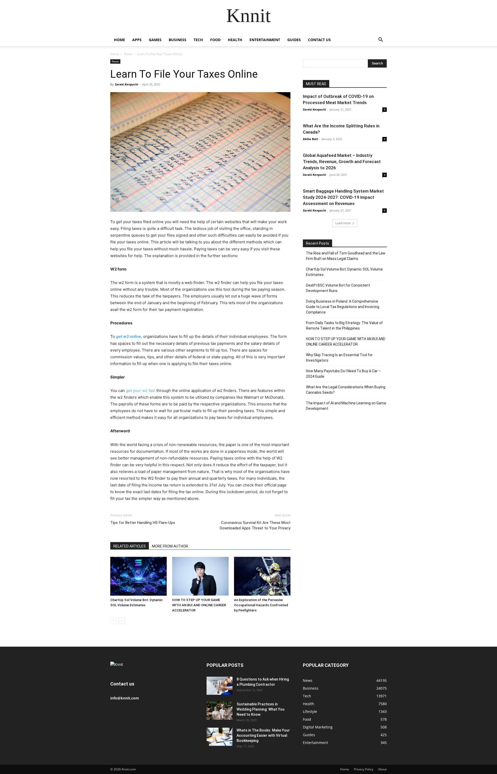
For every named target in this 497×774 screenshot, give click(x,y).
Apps (137, 39)
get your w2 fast (140, 390)
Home (119, 39)
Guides (294, 39)
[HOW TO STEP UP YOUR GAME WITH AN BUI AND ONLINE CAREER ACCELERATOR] (200, 576)
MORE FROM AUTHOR (170, 546)
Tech (198, 39)
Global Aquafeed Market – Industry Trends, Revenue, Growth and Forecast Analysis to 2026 (342, 161)
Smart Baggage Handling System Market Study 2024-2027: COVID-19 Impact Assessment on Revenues (343, 197)
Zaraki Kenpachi (126, 84)
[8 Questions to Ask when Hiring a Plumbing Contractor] (219, 686)
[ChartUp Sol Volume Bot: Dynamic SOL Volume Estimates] (138, 576)
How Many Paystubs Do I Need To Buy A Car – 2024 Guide (343, 373)
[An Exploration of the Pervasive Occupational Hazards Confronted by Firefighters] (262, 576)
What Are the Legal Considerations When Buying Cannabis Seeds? (345, 390)
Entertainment (265, 39)
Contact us (319, 39)
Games (155, 39)
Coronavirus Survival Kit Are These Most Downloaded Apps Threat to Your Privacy (255, 525)
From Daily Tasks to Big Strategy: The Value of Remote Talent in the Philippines (344, 325)
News (128, 54)
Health (235, 39)
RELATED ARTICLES (129, 546)
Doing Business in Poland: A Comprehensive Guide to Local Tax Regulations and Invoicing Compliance (342, 306)
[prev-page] (113, 620)
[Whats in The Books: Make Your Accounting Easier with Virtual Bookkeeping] (219, 737)
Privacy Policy (363, 769)
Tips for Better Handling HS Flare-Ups (142, 522)
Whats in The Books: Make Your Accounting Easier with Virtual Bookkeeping (263, 735)
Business (177, 39)
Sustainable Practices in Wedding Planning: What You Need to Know (260, 709)
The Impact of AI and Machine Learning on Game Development (346, 406)
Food (215, 39)
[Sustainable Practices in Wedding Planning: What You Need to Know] (219, 711)
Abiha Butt (310, 139)
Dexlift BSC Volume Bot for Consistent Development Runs (338, 288)
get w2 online (128, 336)
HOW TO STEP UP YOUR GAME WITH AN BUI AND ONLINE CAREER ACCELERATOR (199, 605)
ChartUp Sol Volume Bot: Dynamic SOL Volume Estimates (344, 272)
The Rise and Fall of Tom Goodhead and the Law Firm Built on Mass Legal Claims (345, 256)
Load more (343, 223)
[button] (380, 40)
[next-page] (122, 620)
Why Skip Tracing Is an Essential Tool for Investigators (339, 357)
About (382, 769)
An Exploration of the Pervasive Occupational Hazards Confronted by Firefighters (261, 605)
